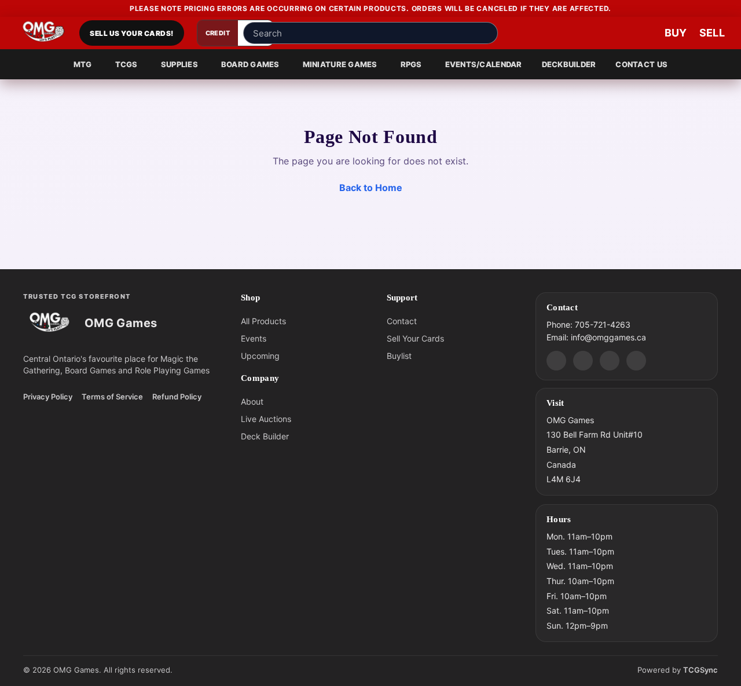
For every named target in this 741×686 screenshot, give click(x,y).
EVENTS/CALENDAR (483, 64)
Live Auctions (266, 419)
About (252, 401)
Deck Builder (265, 436)
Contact (402, 321)
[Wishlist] (642, 33)
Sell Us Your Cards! (131, 33)
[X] (636, 360)
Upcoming (260, 356)
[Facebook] (583, 360)
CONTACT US (641, 64)
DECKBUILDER (569, 64)
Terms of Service (112, 396)
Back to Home (370, 187)
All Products (263, 321)
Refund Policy (176, 396)
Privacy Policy (47, 396)
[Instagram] (609, 360)
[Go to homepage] (43, 33)
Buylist (399, 356)
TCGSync (700, 669)
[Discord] (556, 360)
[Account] (608, 33)
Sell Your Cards (415, 338)
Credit (218, 33)
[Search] (486, 33)
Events (253, 338)
